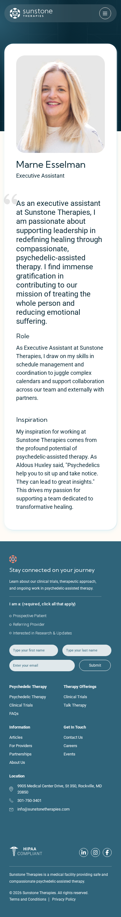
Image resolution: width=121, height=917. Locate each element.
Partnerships (20, 754)
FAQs (14, 713)
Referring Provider (29, 624)
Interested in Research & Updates (42, 633)
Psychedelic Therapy (27, 696)
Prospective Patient (30, 615)
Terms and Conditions (27, 899)
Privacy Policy (64, 899)
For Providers (20, 745)
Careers (70, 745)
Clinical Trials (21, 705)
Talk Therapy (75, 705)
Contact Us (73, 737)
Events (69, 754)
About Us (17, 762)
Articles (16, 737)
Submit (95, 665)
